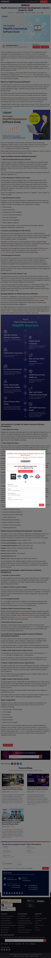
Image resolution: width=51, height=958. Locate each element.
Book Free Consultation (25, 471)
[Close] (44, 452)
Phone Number (12, 493)
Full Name (10, 484)
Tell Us (9, 497)
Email (9, 489)
